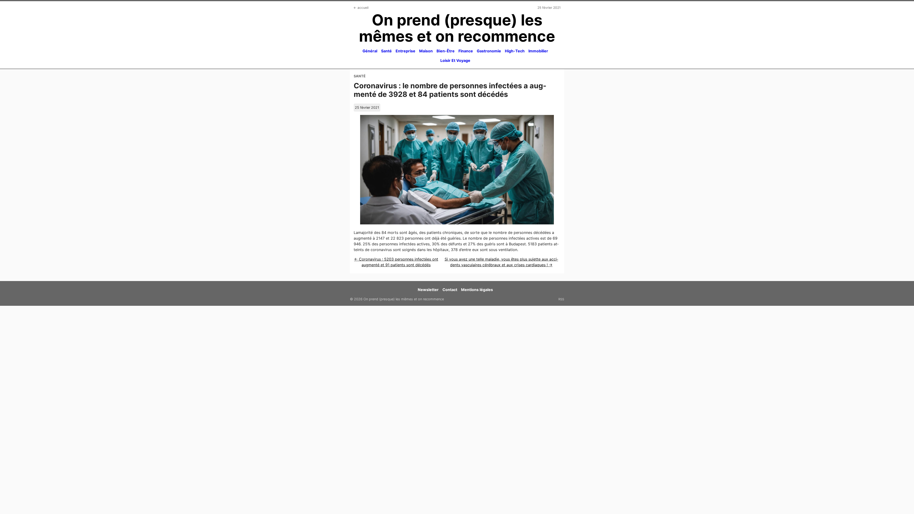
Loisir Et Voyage (455, 60)
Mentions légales (477, 289)
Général (370, 51)
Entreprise (405, 51)
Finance (465, 51)
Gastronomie (489, 51)
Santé (386, 51)
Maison (426, 51)
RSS (561, 299)
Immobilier (538, 51)
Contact (449, 289)
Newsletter (428, 289)
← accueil (360, 8)
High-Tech (515, 51)
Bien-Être (446, 51)
